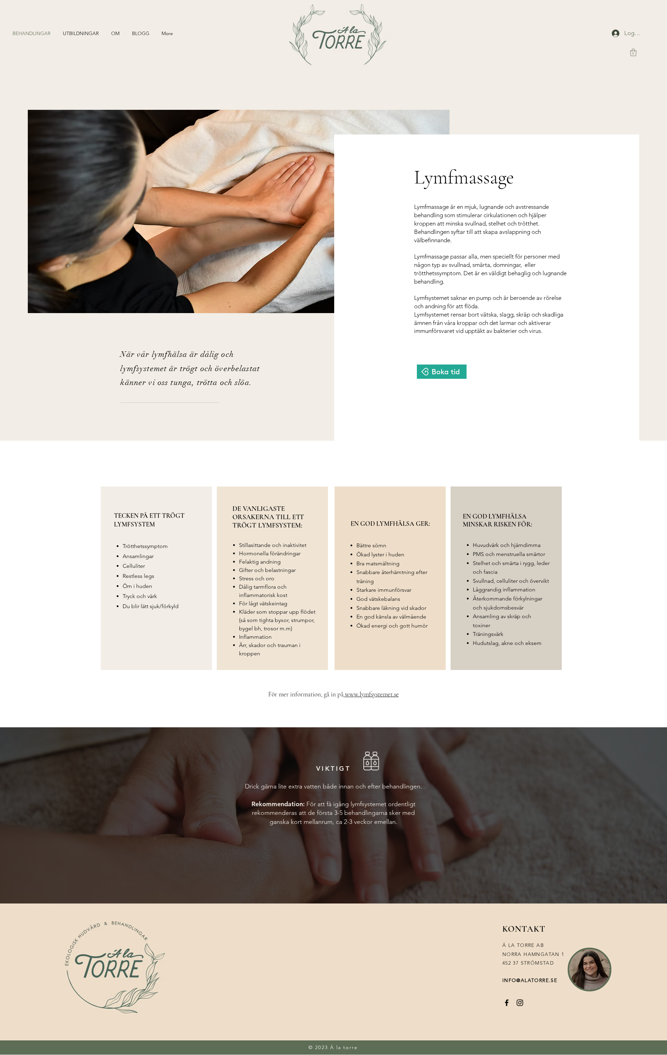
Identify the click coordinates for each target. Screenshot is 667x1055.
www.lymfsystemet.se (371, 694)
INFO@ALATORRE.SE (529, 980)
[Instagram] (520, 1002)
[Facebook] (506, 1002)
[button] (633, 52)
